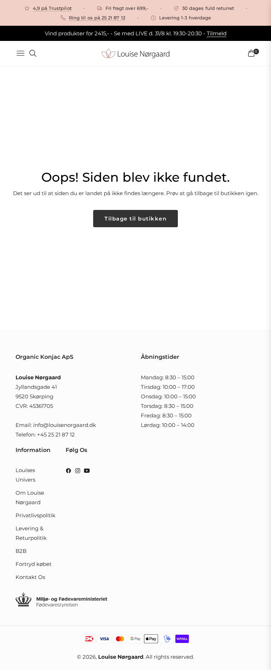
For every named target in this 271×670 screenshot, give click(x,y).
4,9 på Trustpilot (52, 8)
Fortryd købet (34, 564)
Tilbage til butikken (135, 218)
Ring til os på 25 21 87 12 (97, 17)
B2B (21, 551)
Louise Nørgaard (120, 656)
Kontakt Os (30, 577)
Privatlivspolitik (35, 515)
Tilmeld (217, 33)
